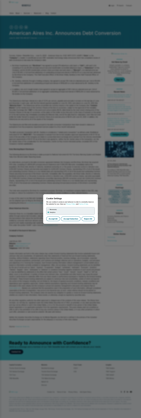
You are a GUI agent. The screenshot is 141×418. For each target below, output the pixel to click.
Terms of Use (83, 204)
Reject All (88, 219)
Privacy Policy (71, 204)
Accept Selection (70, 219)
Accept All (53, 219)
